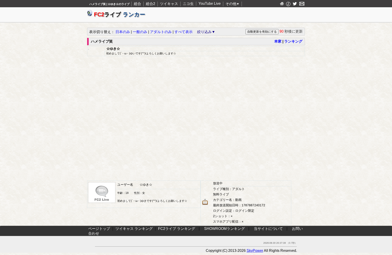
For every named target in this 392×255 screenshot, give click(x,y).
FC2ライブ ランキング (176, 229)
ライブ (119, 14)
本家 (278, 41)
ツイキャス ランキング (134, 229)
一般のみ (140, 32)
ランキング (293, 41)
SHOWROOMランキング (224, 229)
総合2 (150, 4)
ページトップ (99, 229)
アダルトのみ (161, 32)
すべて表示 (183, 32)
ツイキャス (169, 4)
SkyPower (255, 251)
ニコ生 (188, 4)
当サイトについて (268, 229)
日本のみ (122, 32)
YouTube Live (209, 3)
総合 (137, 4)
